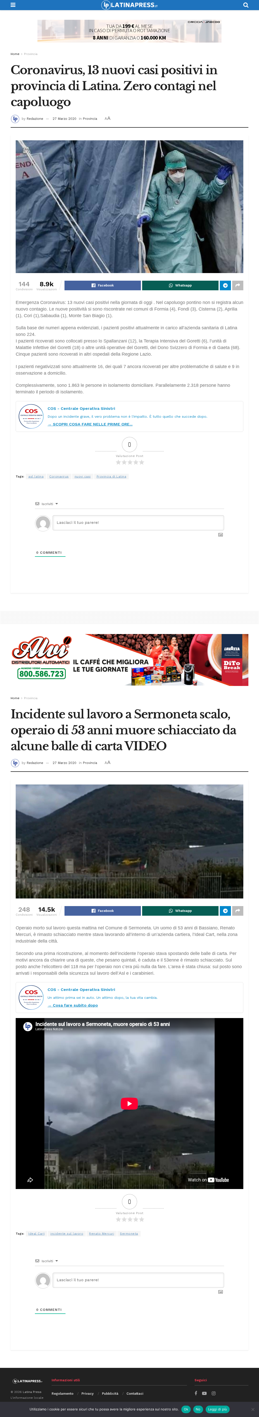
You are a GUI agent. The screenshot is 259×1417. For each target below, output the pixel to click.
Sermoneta (129, 1233)
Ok (186, 1409)
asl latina (36, 476)
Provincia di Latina (111, 476)
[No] (252, 1409)
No (198, 1409)
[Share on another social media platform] (237, 285)
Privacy (87, 1393)
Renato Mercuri (101, 1233)
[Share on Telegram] (225, 285)
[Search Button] (245, 5)
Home (15, 54)
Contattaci (134, 1393)
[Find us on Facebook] (196, 1393)
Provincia (30, 54)
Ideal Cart (36, 1233)
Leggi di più (217, 1409)
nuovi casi (83, 476)
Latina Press (32, 1392)
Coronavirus (59, 476)
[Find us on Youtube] (204, 1393)
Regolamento (62, 1393)
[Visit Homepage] (129, 5)
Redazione (35, 119)
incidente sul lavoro (66, 1233)
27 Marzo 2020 (64, 119)
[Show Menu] (13, 5)
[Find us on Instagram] (213, 1393)
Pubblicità (110, 1393)
